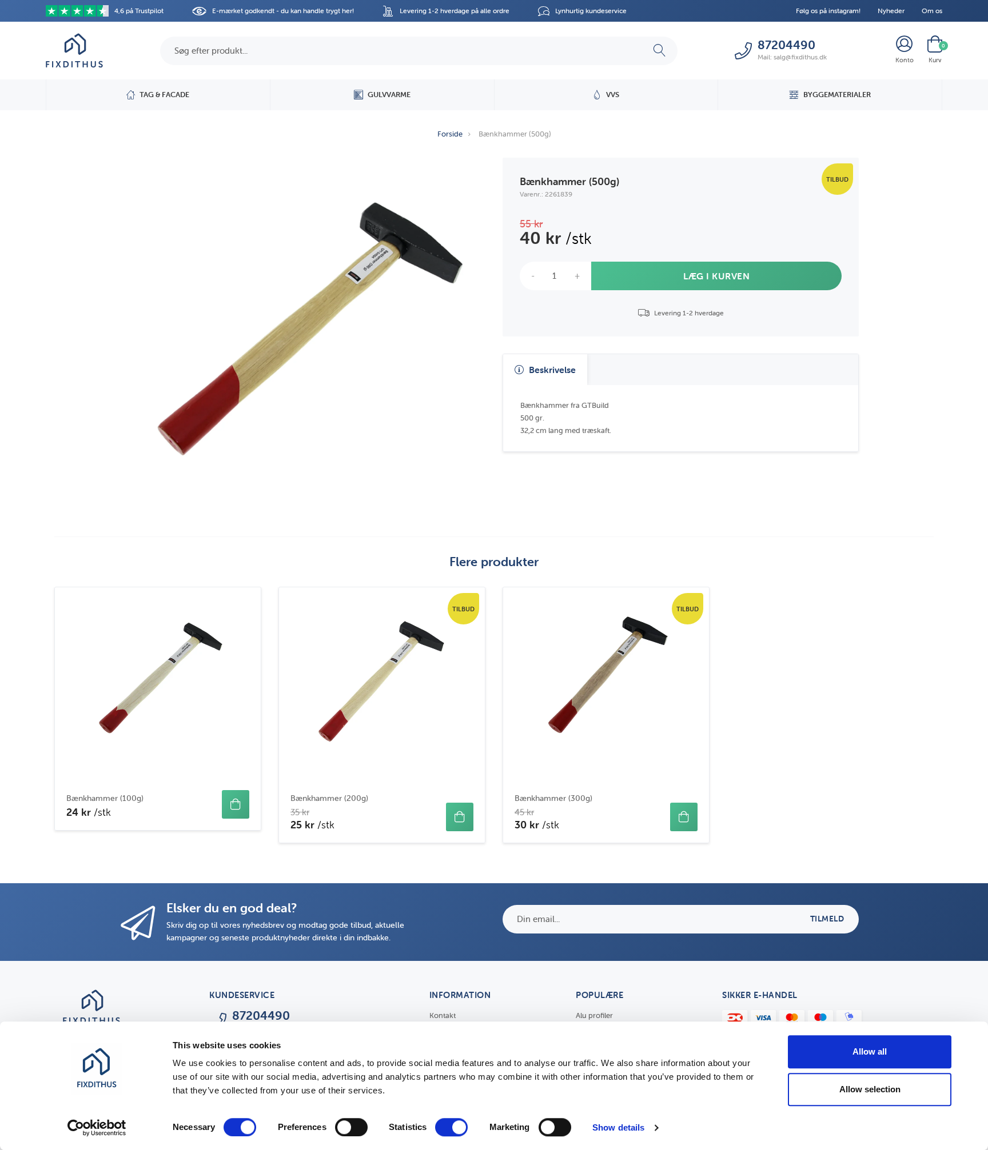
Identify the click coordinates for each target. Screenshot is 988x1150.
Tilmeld (827, 918)
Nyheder (891, 10)
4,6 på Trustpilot (139, 10)
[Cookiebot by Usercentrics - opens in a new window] (97, 1127)
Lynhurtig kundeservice (591, 10)
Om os (932, 10)
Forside (450, 134)
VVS (612, 94)
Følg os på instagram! (828, 10)
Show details (618, 1127)
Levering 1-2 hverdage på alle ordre (454, 10)
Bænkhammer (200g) (329, 798)
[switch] (351, 1127)
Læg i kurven (716, 276)
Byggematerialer (837, 94)
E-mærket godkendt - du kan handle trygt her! (283, 10)
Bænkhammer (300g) (553, 798)
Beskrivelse (551, 369)
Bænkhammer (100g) (105, 798)
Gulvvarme (389, 94)
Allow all (869, 1051)
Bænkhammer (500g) (515, 134)
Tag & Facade (164, 94)
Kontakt (442, 1015)
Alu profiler (594, 1015)
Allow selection (870, 1089)
